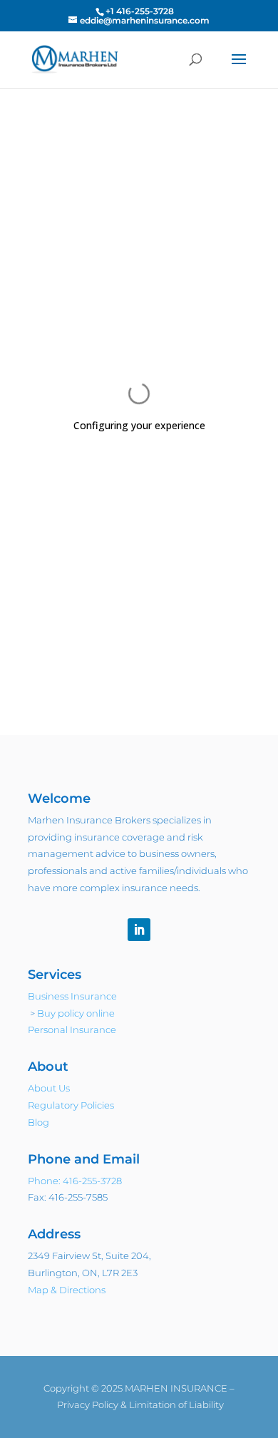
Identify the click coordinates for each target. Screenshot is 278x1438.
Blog (38, 1122)
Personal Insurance (72, 1029)
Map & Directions (66, 1289)
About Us (49, 1088)
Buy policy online (76, 1013)
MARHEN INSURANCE (176, 1388)
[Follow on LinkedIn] (139, 929)
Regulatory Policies (71, 1105)
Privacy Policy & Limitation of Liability (140, 1404)
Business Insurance (72, 996)
